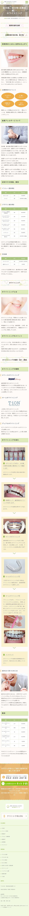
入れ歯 (3, 876)
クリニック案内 (5, 831)
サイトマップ (4, 844)
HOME (5, 18)
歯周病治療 (4, 873)
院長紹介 (3, 833)
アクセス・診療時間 (6, 836)
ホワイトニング (5, 868)
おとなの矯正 (4, 862)
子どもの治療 (4, 854)
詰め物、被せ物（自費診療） (8, 865)
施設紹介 (3, 839)
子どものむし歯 (5, 857)
